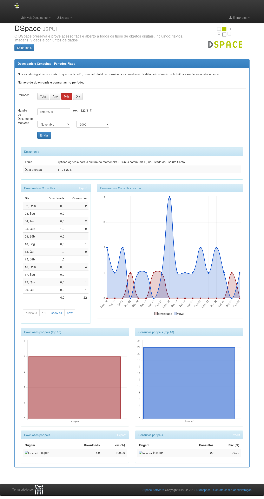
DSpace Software (152, 490)
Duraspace (203, 490)
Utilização (63, 17)
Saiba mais (24, 48)
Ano (55, 96)
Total (43, 96)
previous (31, 313)
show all (56, 313)
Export (83, 188)
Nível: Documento (36, 17)
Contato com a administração (232, 490)
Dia (78, 96)
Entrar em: (240, 17)
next (70, 313)
